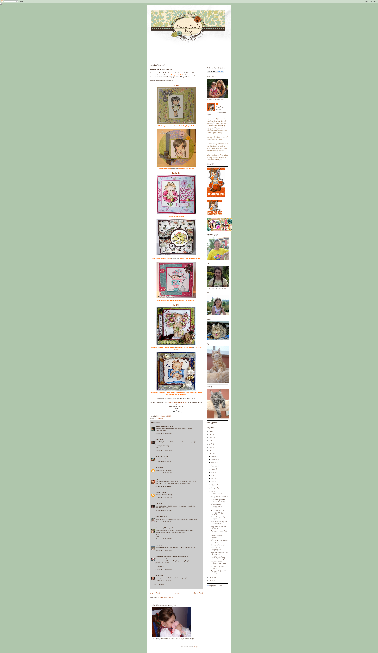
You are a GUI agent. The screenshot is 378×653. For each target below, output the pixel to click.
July (212, 472)
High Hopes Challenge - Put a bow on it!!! (219, 553)
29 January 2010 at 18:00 (164, 539)
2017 (211, 435)
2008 (211, 581)
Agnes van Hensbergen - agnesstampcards (170, 556)
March (213, 485)
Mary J (158, 575)
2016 (211, 438)
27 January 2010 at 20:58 (164, 450)
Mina (176, 85)
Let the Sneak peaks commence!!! (216, 537)
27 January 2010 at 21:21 (164, 461)
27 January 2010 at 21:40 (164, 486)
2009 (211, 578)
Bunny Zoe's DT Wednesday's (219, 497)
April (212, 482)
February (214, 488)
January (213, 491)
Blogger (196, 647)
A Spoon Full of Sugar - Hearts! (218, 567)
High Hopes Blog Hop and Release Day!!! (219, 523)
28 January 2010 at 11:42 (163, 522)
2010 (211, 454)
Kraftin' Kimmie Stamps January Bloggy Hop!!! (218, 558)
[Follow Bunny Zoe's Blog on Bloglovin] (215, 72)
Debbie (176, 173)
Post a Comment (159, 584)
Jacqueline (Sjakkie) (162, 426)
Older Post (198, 593)
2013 (211, 447)
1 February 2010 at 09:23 (163, 580)
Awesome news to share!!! (218, 545)
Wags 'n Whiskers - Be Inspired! (218, 518)
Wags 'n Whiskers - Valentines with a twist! (218, 563)
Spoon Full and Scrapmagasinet (216, 549)
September (214, 466)
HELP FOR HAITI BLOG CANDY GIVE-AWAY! (219, 512)
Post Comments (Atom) (165, 597)
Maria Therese (160, 456)
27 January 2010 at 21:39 (164, 473)
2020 (211, 431)
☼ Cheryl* (159, 492)
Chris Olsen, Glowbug (163, 528)
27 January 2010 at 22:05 (164, 497)
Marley (158, 467)
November (214, 460)
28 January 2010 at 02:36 (164, 510)
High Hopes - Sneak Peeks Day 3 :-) (219, 527)
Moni (176, 304)
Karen (157, 439)
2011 (210, 450)
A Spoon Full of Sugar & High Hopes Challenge (218, 501)
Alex (157, 503)
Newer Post (155, 593)
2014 (211, 444)
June (212, 475)
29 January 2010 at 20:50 (164, 550)
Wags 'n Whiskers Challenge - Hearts (219, 541)
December (214, 456)
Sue (157, 545)
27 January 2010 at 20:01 (164, 433)
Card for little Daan (216, 494)
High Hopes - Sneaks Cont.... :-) (219, 532)
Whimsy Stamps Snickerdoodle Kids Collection (217, 506)
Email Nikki (210, 164)
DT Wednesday (159, 418)
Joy (157, 479)
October (213, 463)
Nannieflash (160, 516)
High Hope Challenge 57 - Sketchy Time (218, 572)
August (213, 469)
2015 (211, 441)
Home (176, 593)
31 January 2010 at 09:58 (164, 569)
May (212, 479)
